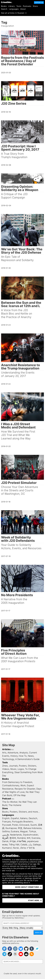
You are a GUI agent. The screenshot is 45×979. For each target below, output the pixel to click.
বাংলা (28, 838)
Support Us (39, 2)
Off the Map (19, 795)
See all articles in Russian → (14, 13)
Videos (5, 769)
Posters (23, 765)
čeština (6, 831)
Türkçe (32, 831)
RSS (12, 749)
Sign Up (38, 932)
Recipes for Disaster (25, 788)
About (23, 9)
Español (15, 818)
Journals (13, 765)
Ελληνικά (24, 825)
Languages (14, 9)
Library (11, 6)
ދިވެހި (30, 844)
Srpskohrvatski (30, 834)
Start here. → (35, 900)
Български (11, 828)
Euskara (15, 831)
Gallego (37, 844)
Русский (6, 825)
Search (4, 9)
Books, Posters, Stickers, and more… (21, 811)
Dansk (5, 841)
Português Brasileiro (22, 821)
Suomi (33, 825)
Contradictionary (10, 785)
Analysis (23, 752)
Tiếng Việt (14, 844)
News (31, 756)
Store (35, 6)
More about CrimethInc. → (28, 887)
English (6, 818)
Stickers (32, 765)
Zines (5, 765)
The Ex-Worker (9, 802)
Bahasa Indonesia (32, 828)
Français (6, 821)
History (14, 756)
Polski (15, 825)
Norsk (16, 848)
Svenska (35, 838)
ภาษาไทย (21, 841)
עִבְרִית (13, 841)
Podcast (6, 798)
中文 (20, 828)
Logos (21, 769)
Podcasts (27, 6)
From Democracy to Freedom (17, 782)
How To (23, 756)
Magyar (24, 831)
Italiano (24, 818)
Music (13, 769)
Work (23, 785)
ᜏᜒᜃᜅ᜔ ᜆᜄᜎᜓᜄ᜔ (27, 848)
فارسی (5, 834)
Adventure (13, 752)
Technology (8, 759)
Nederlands (16, 834)
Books (4, 6)
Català (24, 844)
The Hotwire (15, 805)
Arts (4, 752)
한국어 (13, 838)
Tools (18, 6)
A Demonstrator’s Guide (27, 759)
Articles (6, 749)
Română (21, 838)
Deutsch (33, 818)
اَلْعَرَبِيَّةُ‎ (5, 838)
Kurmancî (7, 848)
